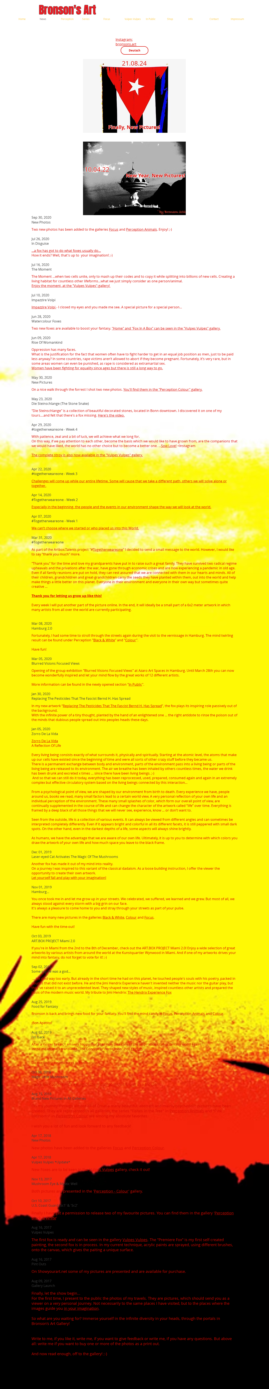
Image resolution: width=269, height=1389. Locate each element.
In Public (135, 684)
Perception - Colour (111, 1191)
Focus (113, 229)
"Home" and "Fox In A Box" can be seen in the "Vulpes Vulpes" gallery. (166, 328)
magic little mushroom (96, 1084)
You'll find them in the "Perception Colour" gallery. (162, 389)
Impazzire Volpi (44, 307)
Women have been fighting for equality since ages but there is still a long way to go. (97, 368)
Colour (130, 640)
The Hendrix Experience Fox (149, 992)
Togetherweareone (108, 549)
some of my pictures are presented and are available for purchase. (126, 1271)
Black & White (104, 640)
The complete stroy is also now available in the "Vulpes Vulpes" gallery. (87, 455)
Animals (198, 1013)
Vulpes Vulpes (101, 1169)
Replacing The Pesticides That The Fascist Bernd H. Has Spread (112, 706)
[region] (134, 96)
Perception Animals (141, 229)
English (136, 1049)
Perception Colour (72, 1115)
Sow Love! (169, 445)
